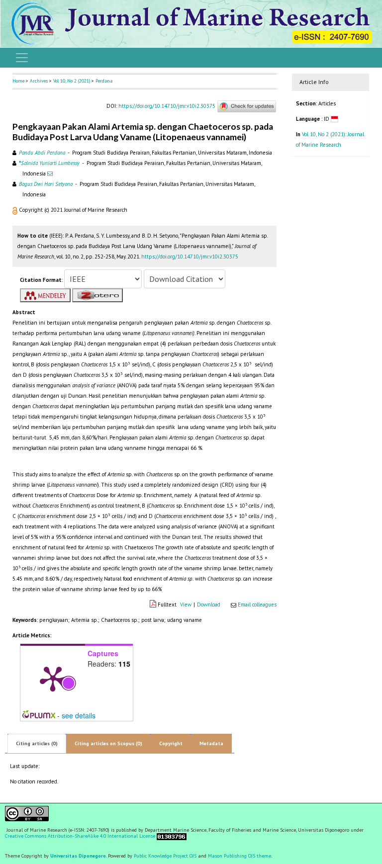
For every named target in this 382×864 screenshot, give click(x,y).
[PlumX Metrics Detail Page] (53, 678)
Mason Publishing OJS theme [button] (239, 856)
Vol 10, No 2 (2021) (71, 81)
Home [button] (18, 81)
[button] (15, 209)
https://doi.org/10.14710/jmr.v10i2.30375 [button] (189, 256)
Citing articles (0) (37, 743)
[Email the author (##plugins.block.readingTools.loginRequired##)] (50, 173)
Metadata (211, 743)
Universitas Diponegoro (78, 856)
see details (79, 715)
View (185, 604)
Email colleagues (257, 604)
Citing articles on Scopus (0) (108, 743)
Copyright (171, 743)
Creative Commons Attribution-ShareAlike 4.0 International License (80, 836)
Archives (39, 81)
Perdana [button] (104, 81)
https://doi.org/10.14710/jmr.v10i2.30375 (166, 105)
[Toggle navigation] (22, 58)
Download (208, 604)
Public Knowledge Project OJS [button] (165, 856)
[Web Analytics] (172, 836)
